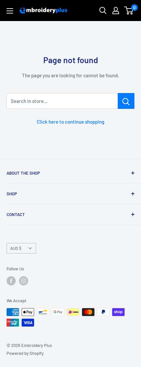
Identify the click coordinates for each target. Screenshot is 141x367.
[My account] (115, 10)
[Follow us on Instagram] (23, 280)
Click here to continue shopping (70, 122)
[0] (129, 10)
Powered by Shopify (25, 353)
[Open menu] (10, 10)
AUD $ (15, 248)
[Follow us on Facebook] (11, 280)
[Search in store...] (126, 101)
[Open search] (103, 10)
